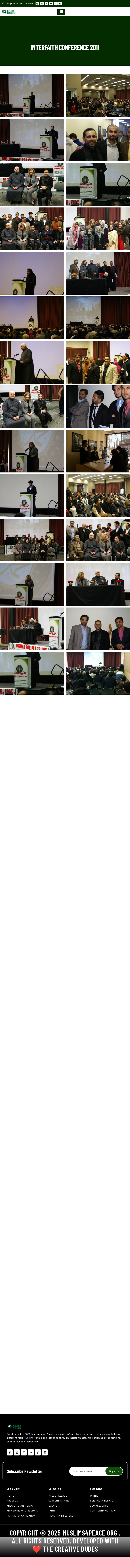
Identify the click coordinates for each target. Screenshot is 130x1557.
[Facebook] (37, 3)
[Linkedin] (60, 3)
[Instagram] (42, 3)
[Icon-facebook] (10, 1452)
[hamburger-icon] (61, 12)
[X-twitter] (46, 3)
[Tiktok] (38, 1452)
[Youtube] (51, 3)
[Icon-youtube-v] (31, 1452)
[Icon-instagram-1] (17, 1452)
